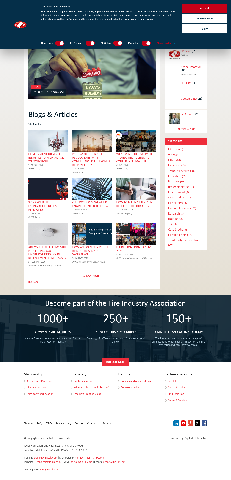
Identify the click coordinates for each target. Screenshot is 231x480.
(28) (175, 218)
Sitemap (107, 423)
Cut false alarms (83, 381)
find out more (115, 362)
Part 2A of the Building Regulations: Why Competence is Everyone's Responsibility (91, 159)
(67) (180, 234)
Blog (36, 86)
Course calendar (130, 387)
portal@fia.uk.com (81, 462)
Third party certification (39, 393)
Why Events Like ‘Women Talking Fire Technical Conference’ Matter (134, 157)
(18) (181, 170)
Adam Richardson (191, 67)
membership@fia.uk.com (89, 457)
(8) (176, 213)
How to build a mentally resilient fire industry (134, 204)
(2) (180, 197)
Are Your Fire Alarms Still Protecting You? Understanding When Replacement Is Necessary (47, 252)
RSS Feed (33, 281)
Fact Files (173, 381)
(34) (177, 165)
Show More (91, 275)
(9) (178, 192)
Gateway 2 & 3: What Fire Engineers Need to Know (90, 204)
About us (29, 423)
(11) (181, 186)
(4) (173, 154)
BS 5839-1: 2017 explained (48, 92)
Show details (164, 43)
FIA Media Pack (176, 393)
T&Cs (49, 423)
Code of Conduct (177, 400)
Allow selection (204, 18)
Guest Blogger (189, 98)
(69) (176, 181)
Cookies (79, 423)
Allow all (204, 8)
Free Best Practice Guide (87, 393)
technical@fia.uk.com (48, 462)
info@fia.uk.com (49, 469)
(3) (178, 229)
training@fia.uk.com (45, 457)
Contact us (93, 423)
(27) (177, 149)
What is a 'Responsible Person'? (92, 387)
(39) (177, 176)
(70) (182, 208)
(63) (174, 160)
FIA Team (186, 51)
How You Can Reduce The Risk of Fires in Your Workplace (90, 250)
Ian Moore (187, 114)
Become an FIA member (40, 381)
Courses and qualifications (136, 381)
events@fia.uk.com (114, 462)
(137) (178, 202)
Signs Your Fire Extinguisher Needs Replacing (42, 205)
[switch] (90, 43)
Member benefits (36, 387)
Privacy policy (63, 423)
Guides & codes (176, 387)
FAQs (40, 423)
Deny (205, 28)
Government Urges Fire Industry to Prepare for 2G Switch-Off (46, 157)
